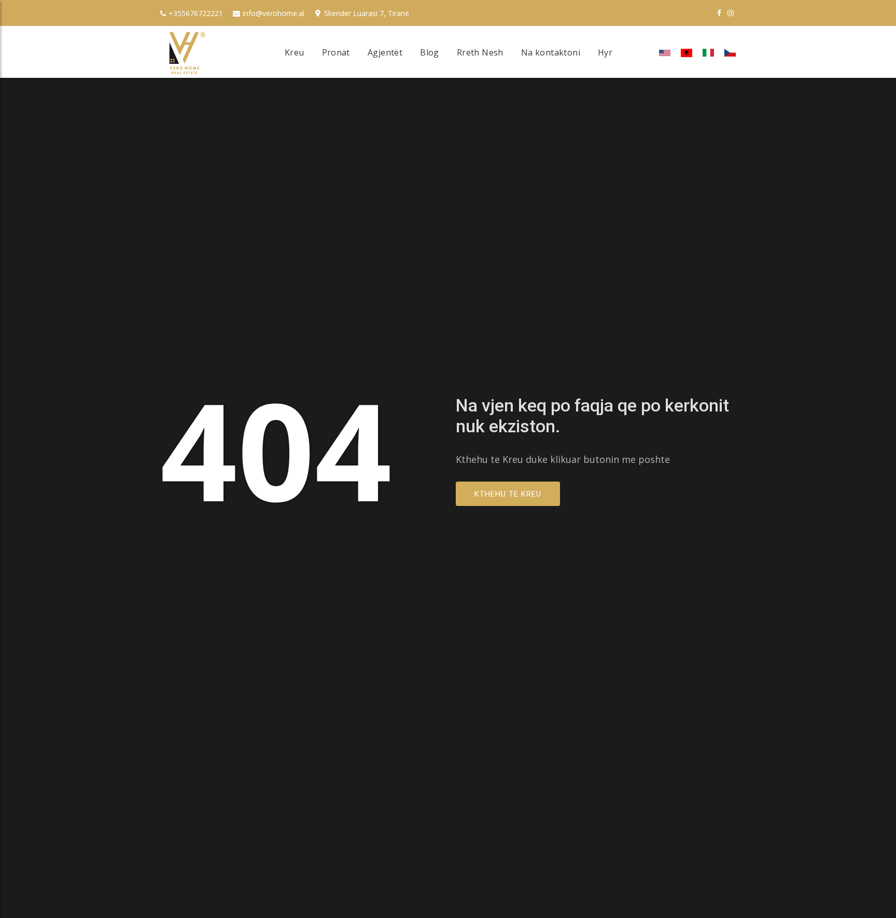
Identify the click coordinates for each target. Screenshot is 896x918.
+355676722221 (196, 13)
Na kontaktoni (550, 52)
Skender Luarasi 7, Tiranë (366, 13)
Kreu (294, 52)
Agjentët (385, 52)
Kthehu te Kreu (507, 494)
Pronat (336, 52)
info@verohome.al (273, 13)
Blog (429, 52)
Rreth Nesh (480, 52)
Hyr (605, 52)
